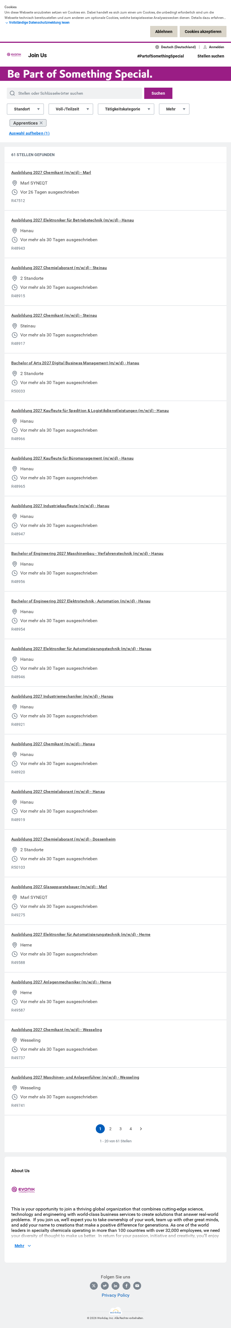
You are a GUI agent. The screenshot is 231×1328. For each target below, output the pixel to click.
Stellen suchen (210, 56)
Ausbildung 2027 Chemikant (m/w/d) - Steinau (54, 315)
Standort (22, 109)
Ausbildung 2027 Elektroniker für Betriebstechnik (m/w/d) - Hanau (72, 220)
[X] (94, 1286)
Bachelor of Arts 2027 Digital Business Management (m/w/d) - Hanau (75, 363)
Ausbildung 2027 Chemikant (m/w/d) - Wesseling (56, 1029)
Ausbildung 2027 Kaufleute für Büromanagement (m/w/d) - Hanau (72, 458)
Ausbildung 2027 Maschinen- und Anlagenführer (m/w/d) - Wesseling (75, 1077)
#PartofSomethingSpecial (160, 56)
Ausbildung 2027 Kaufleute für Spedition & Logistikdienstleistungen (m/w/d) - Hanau (90, 410)
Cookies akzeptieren (203, 31)
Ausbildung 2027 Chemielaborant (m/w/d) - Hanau (58, 791)
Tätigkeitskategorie (122, 109)
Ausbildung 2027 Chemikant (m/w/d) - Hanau (53, 744)
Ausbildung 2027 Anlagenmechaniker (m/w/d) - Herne (61, 982)
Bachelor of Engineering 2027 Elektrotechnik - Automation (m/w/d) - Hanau (80, 601)
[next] (140, 1128)
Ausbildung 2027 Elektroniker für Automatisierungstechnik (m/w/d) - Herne (80, 934)
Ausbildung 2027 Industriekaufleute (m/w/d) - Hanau (60, 506)
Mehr (171, 109)
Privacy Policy (116, 1295)
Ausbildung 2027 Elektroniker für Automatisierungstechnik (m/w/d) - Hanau (81, 648)
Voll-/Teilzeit (67, 109)
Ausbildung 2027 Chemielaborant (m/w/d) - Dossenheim (63, 839)
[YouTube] (137, 1286)
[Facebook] (126, 1286)
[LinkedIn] (115, 1286)
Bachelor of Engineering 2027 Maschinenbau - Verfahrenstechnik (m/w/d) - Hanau (87, 553)
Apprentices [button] (25, 123)
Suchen (158, 93)
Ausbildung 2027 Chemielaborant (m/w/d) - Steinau (59, 267)
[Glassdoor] (105, 1286)
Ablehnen (163, 31)
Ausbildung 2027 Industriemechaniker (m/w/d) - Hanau (62, 696)
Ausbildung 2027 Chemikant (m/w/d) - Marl (51, 172)
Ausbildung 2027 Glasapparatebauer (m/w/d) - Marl (59, 886)
